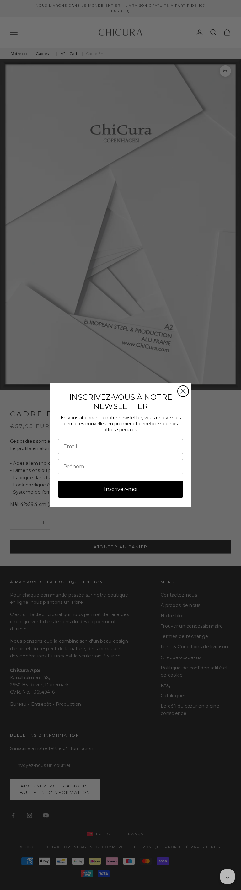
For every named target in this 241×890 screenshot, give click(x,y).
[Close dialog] (183, 391)
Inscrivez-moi (120, 489)
